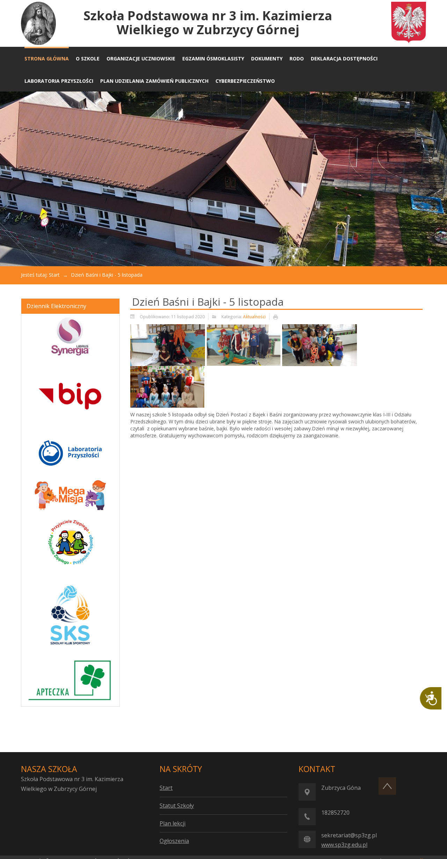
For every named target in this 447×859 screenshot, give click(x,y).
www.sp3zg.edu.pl (344, 845)
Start (54, 274)
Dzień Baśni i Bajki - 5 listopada (208, 301)
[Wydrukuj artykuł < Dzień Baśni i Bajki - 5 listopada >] (277, 316)
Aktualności (254, 316)
